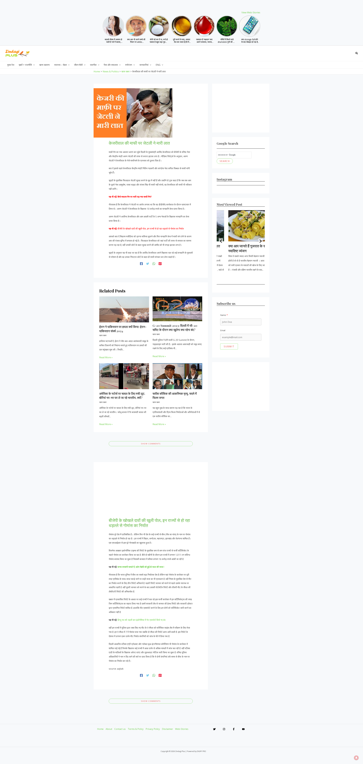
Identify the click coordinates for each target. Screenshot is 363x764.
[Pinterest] (160, 263)
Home (100, 729)
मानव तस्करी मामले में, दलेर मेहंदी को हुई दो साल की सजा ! (141, 566)
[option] (241, 241)
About (109, 729)
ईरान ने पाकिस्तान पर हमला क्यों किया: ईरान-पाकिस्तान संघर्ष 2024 (122, 329)
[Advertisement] (301, 52)
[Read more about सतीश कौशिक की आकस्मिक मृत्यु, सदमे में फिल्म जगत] (177, 376)
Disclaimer (167, 729)
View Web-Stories (250, 12)
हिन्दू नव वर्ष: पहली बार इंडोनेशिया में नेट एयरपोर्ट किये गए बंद (141, 619)
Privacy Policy (153, 729)
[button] (356, 53)
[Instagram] (224, 729)
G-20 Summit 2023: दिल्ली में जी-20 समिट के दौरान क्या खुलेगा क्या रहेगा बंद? (175, 327)
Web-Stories (181, 729)
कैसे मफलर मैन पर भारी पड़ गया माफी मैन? (135, 196)
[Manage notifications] (356, 757)
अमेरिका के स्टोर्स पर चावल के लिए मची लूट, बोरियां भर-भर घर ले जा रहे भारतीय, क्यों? (122, 395)
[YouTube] (243, 729)
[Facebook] (141, 263)
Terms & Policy (135, 729)
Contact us (120, 729)
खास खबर (102, 335)
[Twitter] (147, 263)
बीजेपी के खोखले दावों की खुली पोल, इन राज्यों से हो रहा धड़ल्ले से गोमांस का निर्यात (151, 228)
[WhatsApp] (153, 263)
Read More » (106, 357)
